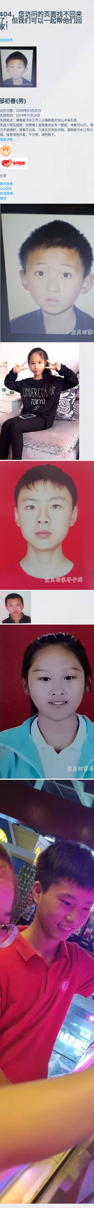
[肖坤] (15, 622)
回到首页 (6, 40)
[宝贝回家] (13, 168)
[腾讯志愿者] (5, 155)
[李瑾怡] (39, 458)
